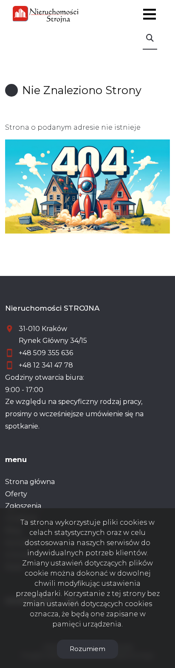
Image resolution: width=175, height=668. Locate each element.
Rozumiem (87, 649)
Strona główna (30, 482)
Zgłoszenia (23, 506)
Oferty (16, 494)
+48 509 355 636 (46, 353)
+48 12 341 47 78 (46, 365)
